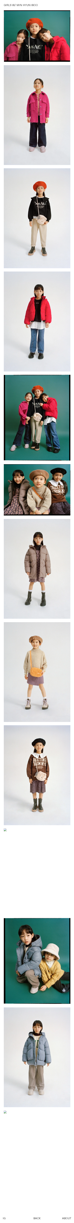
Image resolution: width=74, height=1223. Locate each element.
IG (4, 1218)
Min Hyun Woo (27, 5)
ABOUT (66, 1218)
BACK (37, 1218)
